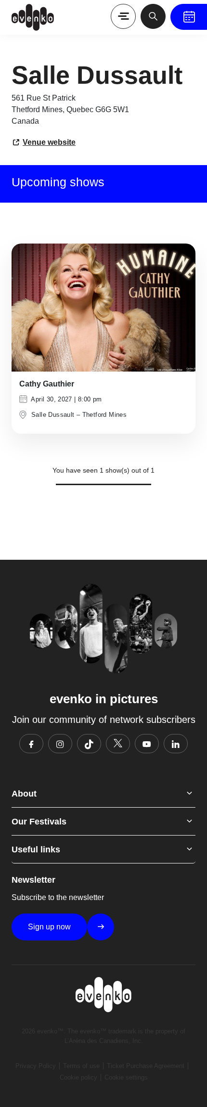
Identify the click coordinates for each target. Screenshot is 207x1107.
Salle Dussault (52, 414)
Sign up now (49, 927)
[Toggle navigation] (123, 16)
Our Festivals (39, 821)
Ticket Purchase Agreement (145, 1065)
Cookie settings (126, 1077)
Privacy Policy (35, 1065)
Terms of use (81, 1065)
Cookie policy (78, 1077)
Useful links (36, 849)
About (24, 793)
